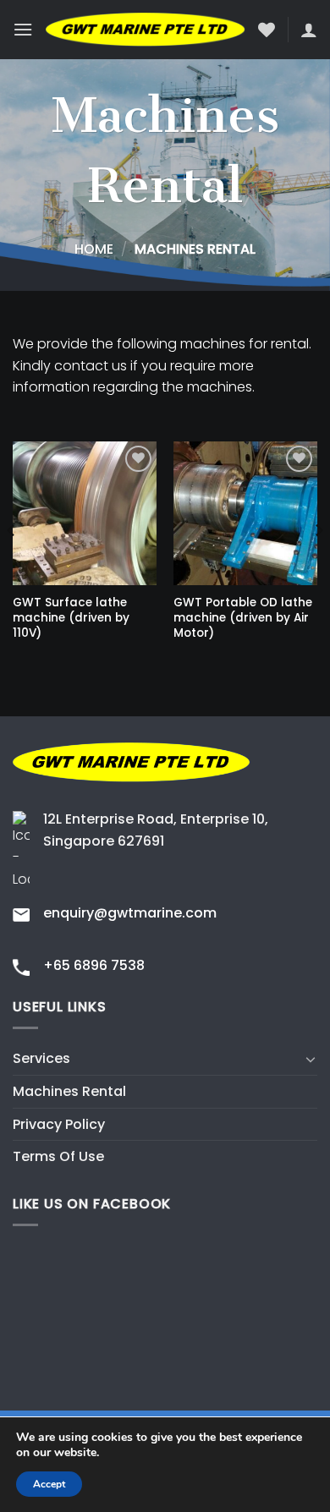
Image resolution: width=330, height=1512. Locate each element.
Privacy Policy (59, 1124)
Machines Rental (69, 1091)
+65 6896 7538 (94, 965)
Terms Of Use (58, 1156)
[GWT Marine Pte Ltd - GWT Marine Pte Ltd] (145, 30)
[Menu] (23, 29)
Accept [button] (49, 1484)
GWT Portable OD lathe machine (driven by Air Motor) (242, 617)
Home (93, 249)
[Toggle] (310, 1059)
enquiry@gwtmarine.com (130, 913)
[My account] (308, 29)
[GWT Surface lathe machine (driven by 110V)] (85, 513)
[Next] (318, 564)
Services (41, 1058)
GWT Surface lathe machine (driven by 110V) (71, 617)
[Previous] (11, 564)
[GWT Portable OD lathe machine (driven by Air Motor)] (245, 513)
